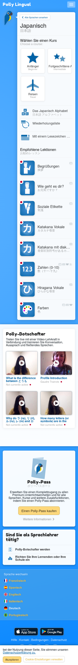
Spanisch (15, 587)
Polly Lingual (17, 4)
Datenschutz (59, 640)
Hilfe (14, 640)
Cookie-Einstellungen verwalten (44, 659)
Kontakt (24, 640)
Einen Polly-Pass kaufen (39, 510)
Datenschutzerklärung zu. (19, 652)
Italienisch (15, 601)
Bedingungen (40, 640)
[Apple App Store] (26, 632)
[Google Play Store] (52, 632)
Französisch (17, 581)
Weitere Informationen (37, 519)
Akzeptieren (12, 659)
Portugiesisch (18, 615)
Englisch (14, 594)
